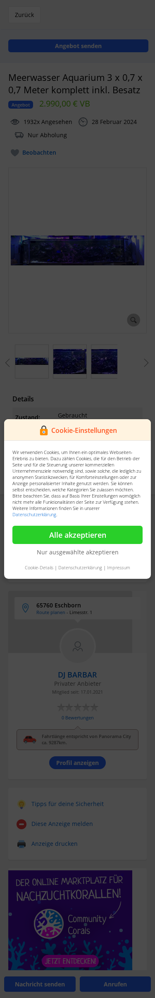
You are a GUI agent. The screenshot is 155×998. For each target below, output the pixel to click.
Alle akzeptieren (77, 535)
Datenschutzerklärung (34, 514)
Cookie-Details (39, 567)
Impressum (118, 567)
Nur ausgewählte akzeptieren (78, 552)
